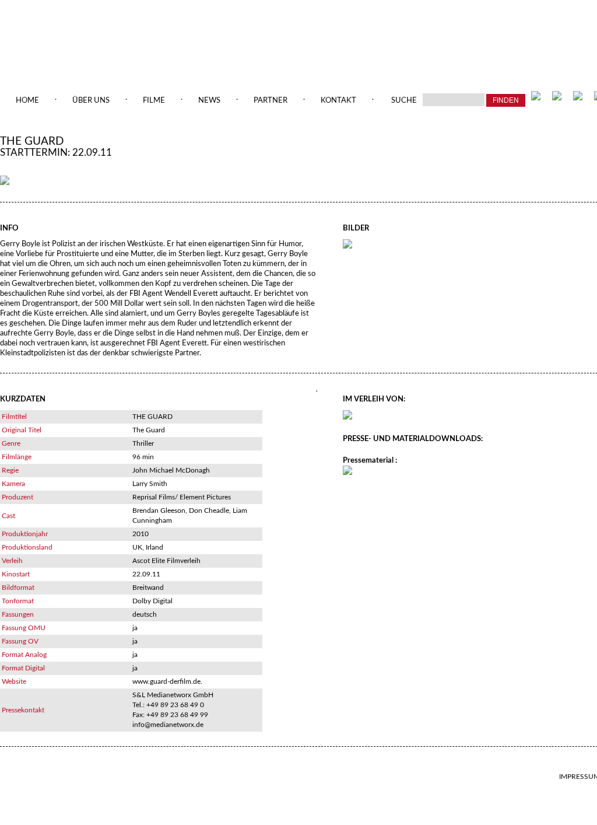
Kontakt (338, 100)
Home (27, 100)
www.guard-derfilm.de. (167, 681)
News (209, 100)
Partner (270, 100)
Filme (154, 100)
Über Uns (91, 100)
